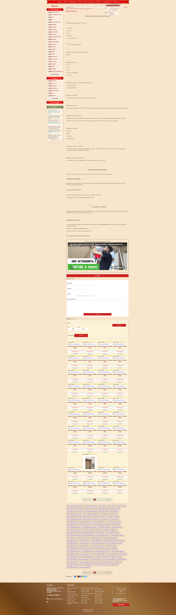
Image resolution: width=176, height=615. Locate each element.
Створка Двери (84, 602)
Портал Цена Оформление (109, 559)
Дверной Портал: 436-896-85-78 (90, 375)
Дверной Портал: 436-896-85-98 (90, 445)
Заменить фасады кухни (54, 12)
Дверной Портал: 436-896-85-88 (120, 403)
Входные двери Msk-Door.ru (88, 609)
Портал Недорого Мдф (99, 554)
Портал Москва (116, 524)
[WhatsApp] (82, 576)
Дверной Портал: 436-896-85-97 (75, 445)
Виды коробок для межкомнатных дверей (54, 131)
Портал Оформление (117, 527)
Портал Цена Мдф (122, 559)
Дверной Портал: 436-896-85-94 (90, 431)
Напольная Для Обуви (53, 90)
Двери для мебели (99, 602)
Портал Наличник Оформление (110, 530)
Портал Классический (103, 511)
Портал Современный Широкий (90, 513)
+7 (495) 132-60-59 (114, 4)
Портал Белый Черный (85, 543)
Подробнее (75, 353)
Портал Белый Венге (72, 546)
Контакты (115, 1)
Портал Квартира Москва (89, 535)
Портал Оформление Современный (102, 524)
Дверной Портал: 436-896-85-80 (120, 375)
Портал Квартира (71, 538)
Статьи (80, 1)
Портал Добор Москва (85, 567)
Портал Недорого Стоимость (102, 551)
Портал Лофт (78, 511)
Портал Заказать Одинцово (85, 516)
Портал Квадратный (99, 508)
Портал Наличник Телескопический (93, 530)
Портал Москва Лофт (72, 521)
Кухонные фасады (53, 34)
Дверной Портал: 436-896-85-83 (105, 389)
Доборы (50, 19)
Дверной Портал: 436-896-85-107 (105, 486)
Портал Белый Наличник (72, 548)
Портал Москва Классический (113, 521)
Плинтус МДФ (98, 597)
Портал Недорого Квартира (117, 551)
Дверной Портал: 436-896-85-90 (90, 417)
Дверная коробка (52, 39)
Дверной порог (52, 66)
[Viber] (80, 576)
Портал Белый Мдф (111, 546)
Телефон (69, 288)
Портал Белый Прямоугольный (98, 546)
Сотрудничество (107, 1)
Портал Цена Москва (72, 559)
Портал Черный (102, 505)
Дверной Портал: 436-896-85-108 (120, 486)
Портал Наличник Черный (104, 527)
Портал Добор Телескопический (74, 564)
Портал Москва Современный (98, 521)
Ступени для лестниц (53, 58)
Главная (60, 1)
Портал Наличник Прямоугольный (75, 530)
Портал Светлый (89, 508)
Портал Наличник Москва (73, 532)
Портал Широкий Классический (74, 513)
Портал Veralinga (103, 513)
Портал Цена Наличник (96, 559)
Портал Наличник (100, 532)
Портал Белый (97, 548)
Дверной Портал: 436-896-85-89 (75, 417)
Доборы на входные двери (54, 21)
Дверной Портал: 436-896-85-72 (120, 347)
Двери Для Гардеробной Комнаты (56, 71)
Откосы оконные (52, 49)
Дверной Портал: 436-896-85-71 (105, 347)
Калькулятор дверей (89, 1)
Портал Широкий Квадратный (90, 511)
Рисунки (99, 1)
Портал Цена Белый (96, 562)
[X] (79, 576)
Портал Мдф (121, 540)
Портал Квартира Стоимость (112, 532)
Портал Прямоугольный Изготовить (91, 519)
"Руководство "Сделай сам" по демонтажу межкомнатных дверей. (55, 123)
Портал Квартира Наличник (83, 538)
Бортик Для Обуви (53, 85)
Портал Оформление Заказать (89, 527)
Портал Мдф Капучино (96, 538)
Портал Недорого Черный (86, 548)
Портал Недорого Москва (73, 554)
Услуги (65, 1)
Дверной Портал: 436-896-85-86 (90, 403)
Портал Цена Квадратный (87, 556)
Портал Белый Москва (84, 546)
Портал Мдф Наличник (72, 543)
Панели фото (72, 1)
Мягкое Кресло (52, 83)
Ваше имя (69, 283)
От (68, 327)
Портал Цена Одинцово (111, 554)
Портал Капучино (112, 505)
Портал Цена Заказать (84, 559)
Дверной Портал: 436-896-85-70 (90, 347)
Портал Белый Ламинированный (99, 543)
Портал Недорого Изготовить (73, 551)
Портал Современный (72, 516)
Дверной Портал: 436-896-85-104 (120, 472)
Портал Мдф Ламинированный (111, 538)
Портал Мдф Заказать (72, 540)
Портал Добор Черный (108, 562)
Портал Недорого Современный (110, 548)
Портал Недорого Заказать (88, 551)
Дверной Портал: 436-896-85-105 (75, 486)
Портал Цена (118, 562)
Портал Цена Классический (73, 556)
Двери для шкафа (52, 26)
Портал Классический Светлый (113, 508)
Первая (85, 499)
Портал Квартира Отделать (103, 535)
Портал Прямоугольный (84, 521)
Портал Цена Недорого (85, 562)
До (78, 327)
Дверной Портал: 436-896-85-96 (120, 431)
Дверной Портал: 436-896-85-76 (120, 361)
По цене (81, 335)
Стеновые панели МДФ (53, 41)
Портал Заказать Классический (74, 519)
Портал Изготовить (71, 508)
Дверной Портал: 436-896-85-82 (90, 389)
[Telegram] (86, 576)
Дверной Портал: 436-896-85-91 (105, 417)
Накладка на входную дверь (55, 36)
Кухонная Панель (52, 80)
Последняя (108, 499)
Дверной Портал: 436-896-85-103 (105, 472)
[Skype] (84, 576)
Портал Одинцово (122, 505)
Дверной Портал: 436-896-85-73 (75, 361)
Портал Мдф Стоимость (84, 540)
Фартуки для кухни (53, 44)
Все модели (55, 98)
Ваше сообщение (71, 299)
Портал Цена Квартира (72, 562)
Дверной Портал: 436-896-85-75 (105, 361)
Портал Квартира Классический (74, 535)
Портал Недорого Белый (86, 554)
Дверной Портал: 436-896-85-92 (120, 417)
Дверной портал (52, 46)
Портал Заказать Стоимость (113, 516)
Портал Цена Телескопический (102, 556)
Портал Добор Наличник (72, 567)
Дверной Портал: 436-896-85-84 (120, 389)
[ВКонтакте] (75, 576)
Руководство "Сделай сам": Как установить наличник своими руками (54, 112)
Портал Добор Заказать (100, 564)
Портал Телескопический (99, 516)
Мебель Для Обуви (53, 88)
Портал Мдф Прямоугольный (110, 540)
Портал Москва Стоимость (86, 524)
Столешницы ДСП (52, 29)
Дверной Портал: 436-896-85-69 (75, 347)
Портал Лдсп (80, 508)
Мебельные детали (53, 56)
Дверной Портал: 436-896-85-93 (75, 431)
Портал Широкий (114, 511)
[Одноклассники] (77, 576)
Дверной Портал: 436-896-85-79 (105, 375)
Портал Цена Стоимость (116, 556)
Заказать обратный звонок (113, 6)
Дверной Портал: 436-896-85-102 (90, 472)
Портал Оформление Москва (73, 527)
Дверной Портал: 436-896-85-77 (75, 375)
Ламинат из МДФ (52, 68)
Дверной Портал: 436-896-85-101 (75, 472)
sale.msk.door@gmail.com (56, 599)
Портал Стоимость (113, 513)
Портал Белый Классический (115, 543)
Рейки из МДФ (52, 51)
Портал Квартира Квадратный (87, 532)
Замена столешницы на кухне (55, 14)
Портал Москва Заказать (72, 524)
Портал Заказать (114, 519)
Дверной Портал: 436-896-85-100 (120, 445)
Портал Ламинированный (91, 505)
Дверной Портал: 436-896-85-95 (105, 431)
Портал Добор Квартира (112, 564)
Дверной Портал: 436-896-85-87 (105, 403)
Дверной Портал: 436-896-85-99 (105, 445)
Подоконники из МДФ (53, 31)
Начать (126, 7)
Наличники (51, 17)
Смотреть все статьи (55, 140)
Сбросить (119, 325)
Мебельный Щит (52, 63)
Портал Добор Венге (88, 564)
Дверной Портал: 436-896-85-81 (75, 389)
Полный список (55, 74)
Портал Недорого (123, 554)
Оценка (69, 293)
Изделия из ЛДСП (52, 61)
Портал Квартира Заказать (117, 535)
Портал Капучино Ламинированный (75, 505)
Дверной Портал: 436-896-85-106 (90, 486)
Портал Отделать (105, 519)
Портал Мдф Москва (96, 540)
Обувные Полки (52, 95)
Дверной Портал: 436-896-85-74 (90, 361)
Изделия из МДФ (52, 24)
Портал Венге (70, 511)
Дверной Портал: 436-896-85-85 (75, 403)
